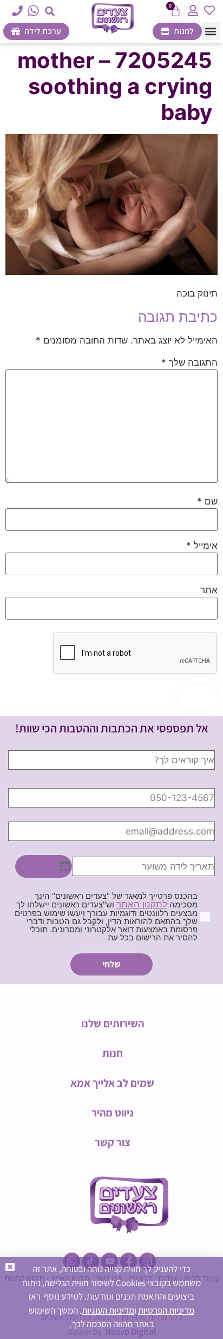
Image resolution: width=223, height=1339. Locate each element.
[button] (50, 11)
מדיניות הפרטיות (166, 1310)
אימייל (202, 545)
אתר (209, 590)
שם (207, 501)
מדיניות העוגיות (108, 1310)
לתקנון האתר (141, 904)
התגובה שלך (189, 362)
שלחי (111, 964)
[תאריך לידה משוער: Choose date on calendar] (43, 866)
